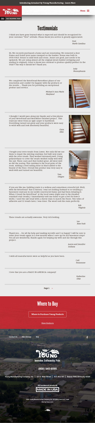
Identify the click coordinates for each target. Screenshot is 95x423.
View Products (47, 323)
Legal (67, 399)
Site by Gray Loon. (47, 402)
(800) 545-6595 (47, 368)
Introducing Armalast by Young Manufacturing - (47, 3)
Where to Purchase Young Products (47, 314)
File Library (26, 337)
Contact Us (13, 337)
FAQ (37, 337)
